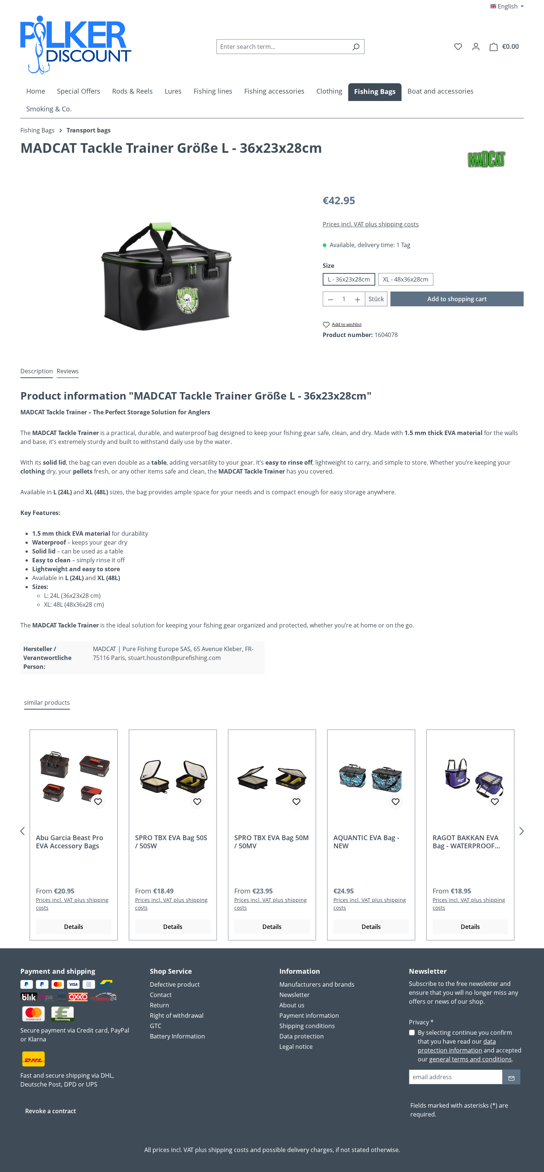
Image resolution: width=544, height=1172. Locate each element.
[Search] (356, 46)
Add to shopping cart (457, 299)
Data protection (301, 1036)
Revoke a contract (50, 1111)
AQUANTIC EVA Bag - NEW (366, 841)
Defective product (175, 984)
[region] (164, 271)
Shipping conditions (307, 1026)
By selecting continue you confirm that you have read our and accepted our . (469, 1045)
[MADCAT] (487, 159)
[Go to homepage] (75, 45)
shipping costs (228, 1150)
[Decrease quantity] (330, 299)
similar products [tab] (47, 702)
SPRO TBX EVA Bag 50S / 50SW (171, 841)
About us (292, 1005)
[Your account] (476, 46)
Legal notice (296, 1047)
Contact (161, 995)
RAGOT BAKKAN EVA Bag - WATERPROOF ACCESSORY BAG (465, 841)
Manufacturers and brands (317, 984)
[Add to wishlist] (98, 801)
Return (159, 1005)
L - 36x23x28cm (349, 279)
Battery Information (177, 1036)
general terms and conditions (470, 1059)
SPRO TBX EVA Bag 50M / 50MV (271, 841)
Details (73, 927)
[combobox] (281, 46)
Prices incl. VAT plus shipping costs (371, 224)
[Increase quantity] (358, 299)
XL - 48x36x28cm (406, 279)
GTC (155, 1026)
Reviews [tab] (68, 371)
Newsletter (294, 995)
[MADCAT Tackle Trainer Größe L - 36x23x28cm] (164, 272)
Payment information (309, 1015)
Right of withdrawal (177, 1015)
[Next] (521, 831)
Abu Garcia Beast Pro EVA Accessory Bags (69, 841)
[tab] (36, 371)
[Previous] (22, 831)
